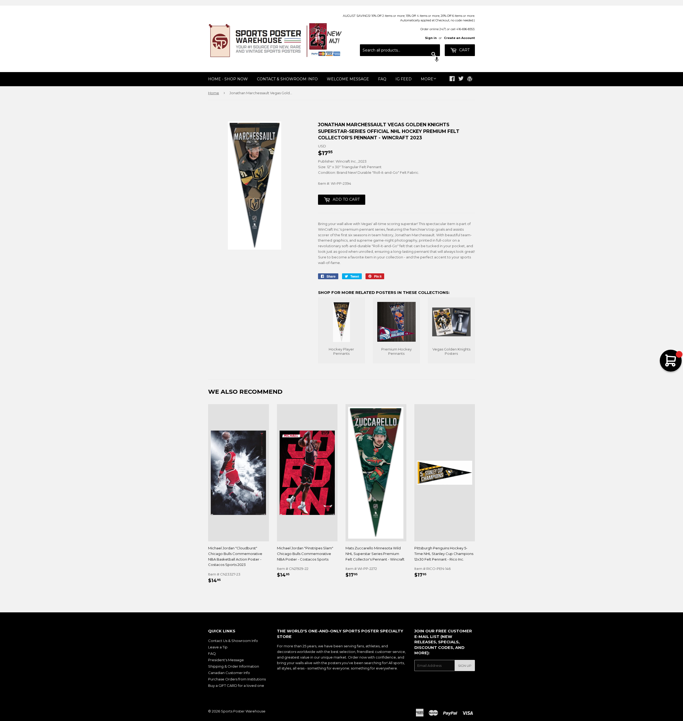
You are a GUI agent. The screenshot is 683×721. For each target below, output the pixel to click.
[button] (400, 60)
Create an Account (459, 38)
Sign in (431, 38)
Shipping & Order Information (233, 666)
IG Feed (403, 79)
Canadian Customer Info (229, 673)
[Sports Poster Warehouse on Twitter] (461, 79)
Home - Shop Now (228, 79)
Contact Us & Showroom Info (233, 641)
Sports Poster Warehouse (243, 711)
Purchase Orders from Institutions (237, 679)
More (427, 79)
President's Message (226, 660)
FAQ (382, 79)
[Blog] (469, 79)
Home (213, 93)
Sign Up (464, 666)
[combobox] (400, 50)
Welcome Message (348, 79)
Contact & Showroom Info (287, 79)
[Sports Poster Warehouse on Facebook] (452, 79)
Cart (464, 50)
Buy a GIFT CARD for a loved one (236, 685)
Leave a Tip (218, 647)
